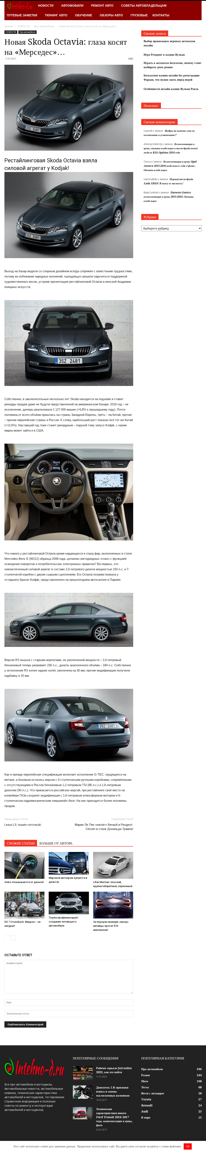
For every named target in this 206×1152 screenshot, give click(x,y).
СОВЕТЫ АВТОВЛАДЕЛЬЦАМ (144, 5)
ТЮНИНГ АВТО (56, 15)
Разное (145, 1075)
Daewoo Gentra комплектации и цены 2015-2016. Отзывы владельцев (169, 196)
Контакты (160, 15)
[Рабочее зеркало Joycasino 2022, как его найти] (83, 1073)
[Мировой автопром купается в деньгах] (69, 863)
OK (188, 1146)
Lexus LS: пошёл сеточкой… (23, 825)
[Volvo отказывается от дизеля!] (24, 865)
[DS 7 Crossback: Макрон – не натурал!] (24, 905)
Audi (144, 1111)
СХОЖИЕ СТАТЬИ (21, 843)
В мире (145, 1117)
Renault (146, 1105)
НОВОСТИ (46, 5)
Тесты (145, 1087)
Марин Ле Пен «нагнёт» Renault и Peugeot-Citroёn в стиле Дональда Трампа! (104, 827)
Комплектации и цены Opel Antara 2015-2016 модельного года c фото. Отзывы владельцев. (170, 166)
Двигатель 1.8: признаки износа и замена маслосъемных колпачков (113, 1091)
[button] (197, 10)
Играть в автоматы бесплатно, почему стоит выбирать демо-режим (172, 65)
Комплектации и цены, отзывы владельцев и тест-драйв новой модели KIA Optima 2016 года (171, 148)
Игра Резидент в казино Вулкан (164, 54)
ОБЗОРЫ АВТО (111, 15)
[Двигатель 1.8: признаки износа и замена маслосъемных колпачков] (83, 1092)
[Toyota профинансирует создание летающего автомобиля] (69, 903)
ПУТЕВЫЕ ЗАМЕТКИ (22, 15)
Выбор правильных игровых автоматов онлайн (169, 43)
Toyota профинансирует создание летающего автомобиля (63, 921)
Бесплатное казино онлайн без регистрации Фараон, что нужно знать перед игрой (171, 77)
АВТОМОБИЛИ (72, 5)
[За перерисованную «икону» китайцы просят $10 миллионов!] (113, 905)
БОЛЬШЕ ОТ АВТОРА (55, 843)
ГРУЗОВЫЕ (139, 15)
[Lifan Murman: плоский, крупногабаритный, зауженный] (113, 865)
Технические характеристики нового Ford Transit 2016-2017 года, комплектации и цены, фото (114, 1117)
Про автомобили (27, 32)
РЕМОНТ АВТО (102, 5)
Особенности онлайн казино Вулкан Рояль (171, 89)
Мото (144, 1081)
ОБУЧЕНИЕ (83, 15)
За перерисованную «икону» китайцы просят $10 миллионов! (111, 925)
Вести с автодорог (152, 1093)
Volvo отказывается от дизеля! (24, 882)
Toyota (146, 1099)
